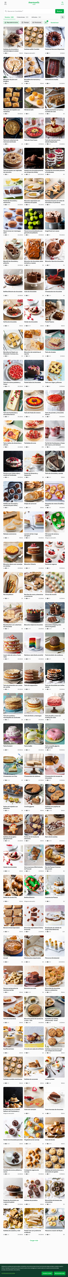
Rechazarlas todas (59, 1273)
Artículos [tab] (36, 17)
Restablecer (55, 22)
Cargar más (34, 1240)
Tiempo (26, 22)
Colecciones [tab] (22, 17)
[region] (34, 1270)
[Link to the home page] (34, 3)
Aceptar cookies (47, 1273)
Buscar (62, 4)
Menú (5, 4)
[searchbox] (30, 11)
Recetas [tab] (9, 17)
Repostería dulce (12, 22)
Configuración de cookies (8, 1273)
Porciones (38, 22)
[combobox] (30, 11)
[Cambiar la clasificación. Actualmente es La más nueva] (62, 17)
